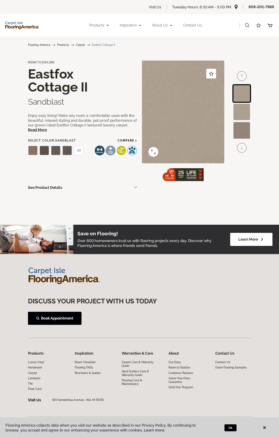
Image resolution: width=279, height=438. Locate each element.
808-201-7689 (261, 7)
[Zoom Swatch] (153, 152)
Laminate (34, 378)
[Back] (242, 76)
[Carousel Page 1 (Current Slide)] (241, 93)
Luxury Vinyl (36, 362)
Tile (30, 383)
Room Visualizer (85, 362)
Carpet (80, 44)
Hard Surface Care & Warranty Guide (135, 373)
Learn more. (154, 430)
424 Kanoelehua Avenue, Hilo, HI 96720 (78, 400)
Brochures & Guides (87, 373)
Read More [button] (37, 130)
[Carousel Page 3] (241, 130)
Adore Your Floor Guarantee (179, 380)
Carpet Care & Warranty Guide (138, 364)
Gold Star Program (181, 387)
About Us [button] (160, 25)
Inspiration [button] (128, 25)
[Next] (242, 148)
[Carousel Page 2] (241, 112)
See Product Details (45, 187)
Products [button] (96, 25)
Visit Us (155, 7)
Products (63, 44)
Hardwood (35, 367)
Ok (230, 427)
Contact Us (192, 25)
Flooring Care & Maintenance (132, 382)
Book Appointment (57, 318)
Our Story (175, 362)
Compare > (127, 140)
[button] (247, 25)
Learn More (248, 239)
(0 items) (270, 25)
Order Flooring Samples (231, 367)
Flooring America (39, 44)
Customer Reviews (181, 373)
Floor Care (35, 388)
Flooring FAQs (84, 367)
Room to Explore (179, 367)
